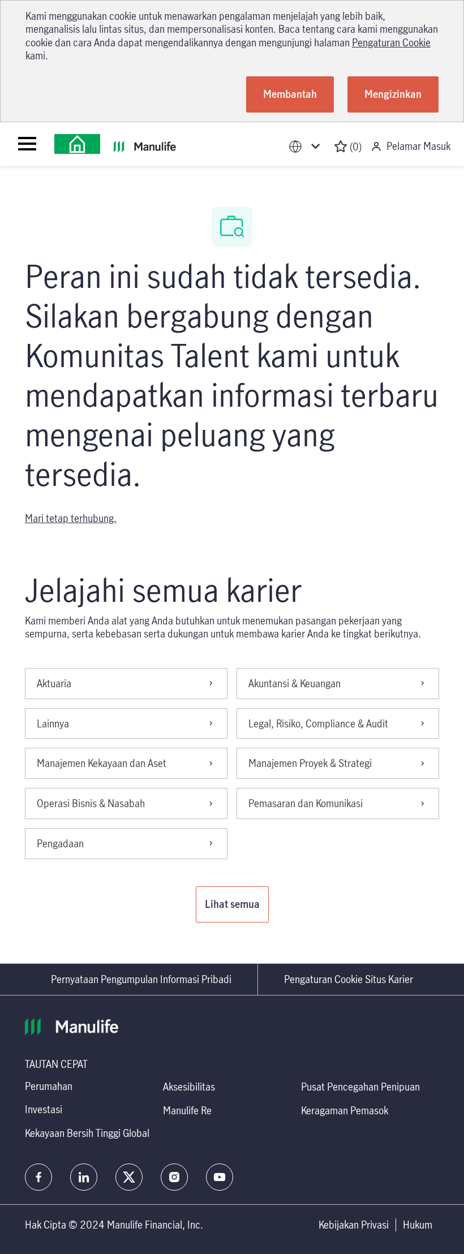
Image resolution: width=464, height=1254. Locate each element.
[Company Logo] (77, 144)
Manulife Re (187, 1110)
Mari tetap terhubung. (71, 518)
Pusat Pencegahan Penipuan (360, 1086)
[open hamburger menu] (27, 143)
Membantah (290, 94)
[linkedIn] (83, 1177)
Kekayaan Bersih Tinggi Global (87, 1133)
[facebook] (38, 1177)
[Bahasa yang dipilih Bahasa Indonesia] (307, 146)
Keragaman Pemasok (344, 1110)
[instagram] (174, 1177)
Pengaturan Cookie (391, 42)
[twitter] (129, 1177)
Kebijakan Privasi (354, 1224)
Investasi (43, 1109)
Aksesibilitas (189, 1086)
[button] (232, 904)
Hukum (417, 1224)
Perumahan (48, 1086)
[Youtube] (219, 1177)
